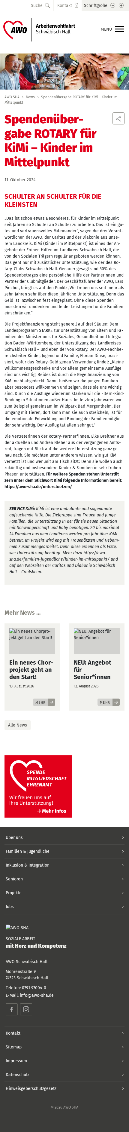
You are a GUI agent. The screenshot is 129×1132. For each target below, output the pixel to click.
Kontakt (13, 1033)
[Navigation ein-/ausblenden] (119, 29)
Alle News (17, 725)
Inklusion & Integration (28, 865)
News (30, 97)
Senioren (14, 879)
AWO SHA (12, 97)
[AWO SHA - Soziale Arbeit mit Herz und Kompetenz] (39, 29)
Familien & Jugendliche (28, 851)
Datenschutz (17, 1074)
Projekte (14, 892)
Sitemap (14, 1047)
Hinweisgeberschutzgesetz (31, 1088)
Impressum (16, 1060)
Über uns (14, 837)
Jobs (10, 906)
